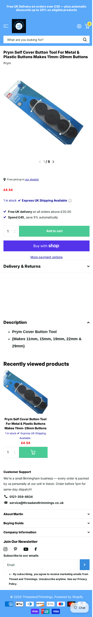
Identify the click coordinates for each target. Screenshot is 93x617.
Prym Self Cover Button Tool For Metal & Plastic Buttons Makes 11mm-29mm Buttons (25, 428)
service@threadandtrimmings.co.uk (37, 507)
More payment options (46, 257)
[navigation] (53, 162)
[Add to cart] (33, 456)
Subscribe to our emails (20, 560)
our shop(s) (32, 179)
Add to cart (54, 231)
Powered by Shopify (67, 601)
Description (15, 326)
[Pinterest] (15, 554)
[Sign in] (79, 26)
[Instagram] (5, 554)
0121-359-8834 (21, 501)
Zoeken (85, 39)
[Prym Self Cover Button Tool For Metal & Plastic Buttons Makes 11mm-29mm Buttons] (25, 396)
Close (44, 518)
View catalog (5, 26)
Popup (70, 200)
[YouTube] (26, 553)
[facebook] (36, 553)
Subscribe (81, 569)
